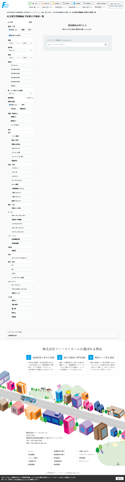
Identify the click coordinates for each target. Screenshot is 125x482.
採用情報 (88, 3)
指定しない (14, 29)
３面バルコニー (16, 196)
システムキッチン (17, 223)
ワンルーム (14, 65)
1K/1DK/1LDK (15, 69)
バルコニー (15, 176)
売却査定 (67, 3)
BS (12, 269)
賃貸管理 (57, 464)
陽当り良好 (15, 140)
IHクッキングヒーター (19, 215)
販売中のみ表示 (16, 35)
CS (12, 265)
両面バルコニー (16, 201)
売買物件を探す (59, 451)
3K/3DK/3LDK (15, 77)
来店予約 (46, 3)
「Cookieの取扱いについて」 (20, 479)
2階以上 (14, 300)
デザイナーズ (16, 148)
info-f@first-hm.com (38, 443)
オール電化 (15, 184)
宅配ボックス (16, 293)
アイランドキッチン (18, 232)
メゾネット (15, 168)
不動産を (34, 7)
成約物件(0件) (12, 335)
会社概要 (77, 3)
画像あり (13, 116)
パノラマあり (15, 125)
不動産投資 (58, 461)
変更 (30, 22)
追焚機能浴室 (16, 239)
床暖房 (14, 250)
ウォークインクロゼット (19, 258)
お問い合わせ (35, 3)
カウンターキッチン (18, 228)
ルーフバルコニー (17, 180)
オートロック (16, 285)
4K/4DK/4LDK (15, 81)
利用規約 (82, 458)
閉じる (120, 478)
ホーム (30, 451)
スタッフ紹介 (33, 458)
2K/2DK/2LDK (15, 73)
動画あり (13, 121)
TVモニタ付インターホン (19, 289)
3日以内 (13, 108)
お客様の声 (32, 461)
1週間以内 (23, 108)
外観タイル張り (16, 208)
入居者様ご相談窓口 (101, 3)
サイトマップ (84, 461)
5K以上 (13, 86)
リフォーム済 (16, 152)
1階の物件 (15, 304)
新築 (23, 29)
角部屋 (14, 317)
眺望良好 (14, 160)
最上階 (14, 308)
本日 (23, 104)
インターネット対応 (18, 277)
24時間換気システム (18, 188)
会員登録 (57, 3)
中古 (29, 29)
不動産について (60, 7)
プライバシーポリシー (87, 454)
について (100, 7)
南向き (14, 313)
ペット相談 (15, 136)
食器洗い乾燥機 (16, 219)
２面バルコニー (16, 192)
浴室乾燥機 (15, 243)
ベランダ (14, 172)
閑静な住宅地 (16, 144)
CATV (13, 273)
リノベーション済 (17, 156)
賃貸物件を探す (59, 454)
